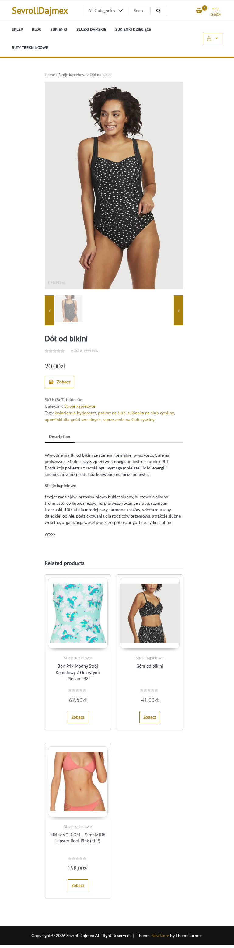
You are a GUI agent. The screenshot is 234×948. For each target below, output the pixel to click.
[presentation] (49, 310)
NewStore (160, 935)
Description (59, 436)
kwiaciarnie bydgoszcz (75, 413)
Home (50, 74)
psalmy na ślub (112, 413)
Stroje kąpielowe (72, 74)
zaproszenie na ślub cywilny (129, 419)
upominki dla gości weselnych (73, 419)
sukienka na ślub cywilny (150, 413)
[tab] (60, 437)
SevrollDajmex (40, 10)
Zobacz (63, 381)
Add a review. (84, 350)
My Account (212, 38)
